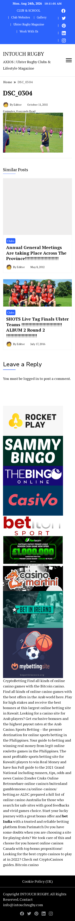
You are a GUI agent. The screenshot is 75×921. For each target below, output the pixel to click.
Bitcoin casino (52, 686)
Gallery (41, 17)
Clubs (10, 241)
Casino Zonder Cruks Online (35, 778)
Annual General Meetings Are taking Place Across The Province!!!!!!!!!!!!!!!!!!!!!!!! (36, 252)
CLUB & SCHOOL (28, 10)
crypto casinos (48, 853)
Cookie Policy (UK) (37, 881)
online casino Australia (22, 799)
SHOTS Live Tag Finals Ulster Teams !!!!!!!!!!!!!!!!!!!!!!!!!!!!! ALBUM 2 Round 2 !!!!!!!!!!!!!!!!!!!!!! (37, 327)
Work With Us (29, 31)
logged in (31, 378)
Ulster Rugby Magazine (28, 24)
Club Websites (20, 17)
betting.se (11, 794)
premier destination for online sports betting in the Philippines (35, 735)
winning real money (19, 745)
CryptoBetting (14, 680)
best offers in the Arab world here (36, 696)
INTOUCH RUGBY (23, 53)
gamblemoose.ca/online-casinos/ (30, 788)
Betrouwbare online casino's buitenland (35, 783)
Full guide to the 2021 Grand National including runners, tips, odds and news (37, 772)
